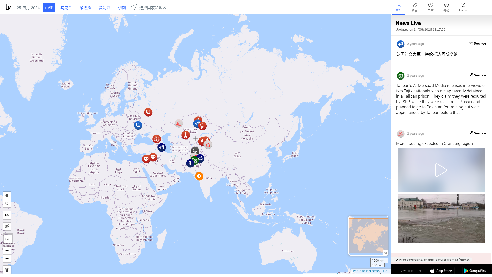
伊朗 (122, 8)
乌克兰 (66, 8)
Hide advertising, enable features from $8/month (434, 259)
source (480, 43)
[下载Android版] (475, 271)
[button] (208, 145)
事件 (399, 11)
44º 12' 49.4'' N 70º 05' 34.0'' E (371, 271)
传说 (446, 11)
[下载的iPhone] (442, 271)
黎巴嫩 (85, 8)
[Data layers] (7, 270)
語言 (415, 11)
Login (463, 10)
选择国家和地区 (152, 8)
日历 (430, 11)
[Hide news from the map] (7, 226)
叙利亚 (104, 8)
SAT (8, 239)
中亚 (49, 8)
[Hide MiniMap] (385, 252)
